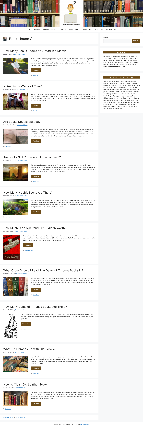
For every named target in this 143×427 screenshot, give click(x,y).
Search (105, 38)
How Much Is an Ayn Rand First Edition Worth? (34, 228)
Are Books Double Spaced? (21, 121)
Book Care (62, 29)
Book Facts (87, 29)
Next (22, 417)
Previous (7, 417)
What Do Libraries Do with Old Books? (29, 349)
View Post (36, 70)
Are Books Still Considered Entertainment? (32, 157)
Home (28, 29)
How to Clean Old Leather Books (25, 384)
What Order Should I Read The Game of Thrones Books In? (43, 270)
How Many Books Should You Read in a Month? (35, 51)
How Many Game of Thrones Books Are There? (35, 306)
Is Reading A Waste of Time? (22, 86)
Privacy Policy (111, 29)
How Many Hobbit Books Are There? (28, 192)
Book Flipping (74, 29)
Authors (37, 29)
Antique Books (49, 29)
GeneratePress (84, 424)
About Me (99, 29)
